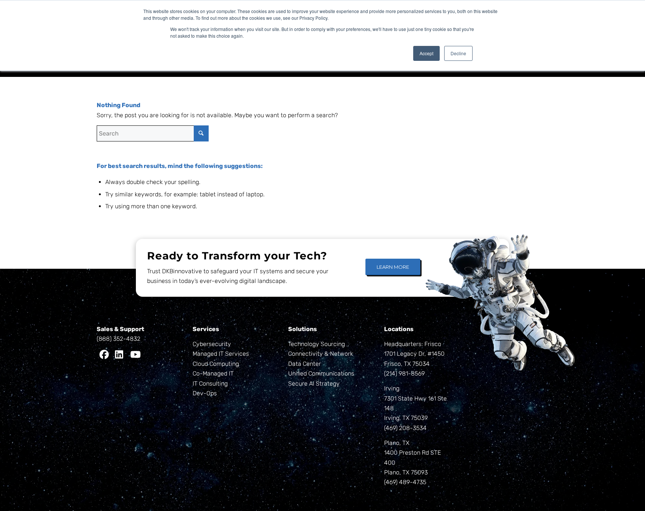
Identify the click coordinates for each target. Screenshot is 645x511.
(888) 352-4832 (118, 338)
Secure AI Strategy (314, 383)
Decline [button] (458, 53)
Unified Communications (321, 373)
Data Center (304, 363)
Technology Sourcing (316, 344)
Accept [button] (426, 53)
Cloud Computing (216, 363)
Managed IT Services (221, 353)
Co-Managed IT (213, 373)
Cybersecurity (212, 344)
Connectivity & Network (320, 353)
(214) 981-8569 (404, 373)
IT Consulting (210, 383)
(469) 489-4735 (405, 482)
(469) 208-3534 (405, 427)
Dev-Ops (205, 393)
